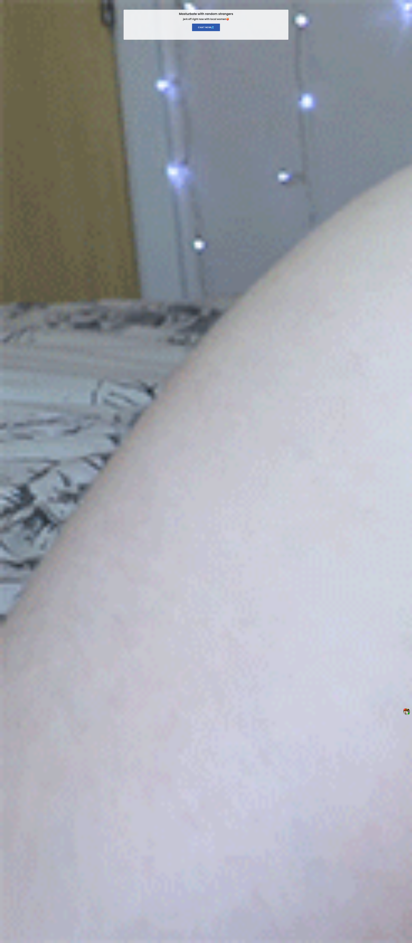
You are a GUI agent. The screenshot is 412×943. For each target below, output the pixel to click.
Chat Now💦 (206, 27)
